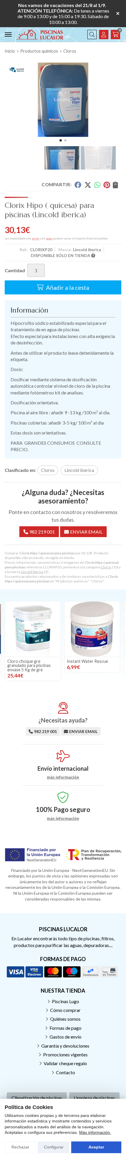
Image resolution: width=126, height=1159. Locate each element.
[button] (60, 140)
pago (49, 238)
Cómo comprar (65, 1010)
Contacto (65, 1072)
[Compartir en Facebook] (77, 185)
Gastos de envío (65, 1036)
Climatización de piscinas (36, 1098)
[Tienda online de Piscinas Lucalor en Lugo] (39, 34)
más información (63, 777)
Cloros (106, 567)
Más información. (95, 1132)
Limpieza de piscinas (94, 1098)
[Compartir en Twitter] (87, 185)
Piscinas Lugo (65, 1001)
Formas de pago (65, 1028)
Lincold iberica (32, 572)
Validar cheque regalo (65, 1063)
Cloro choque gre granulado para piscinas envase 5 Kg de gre (29, 665)
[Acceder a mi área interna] (103, 34)
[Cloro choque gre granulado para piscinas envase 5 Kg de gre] (32, 629)
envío (35, 238)
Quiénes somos (65, 1019)
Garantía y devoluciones (65, 1045)
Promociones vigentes (65, 1054)
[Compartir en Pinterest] (106, 185)
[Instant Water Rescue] (92, 629)
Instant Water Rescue (87, 661)
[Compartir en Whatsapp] (97, 185)
